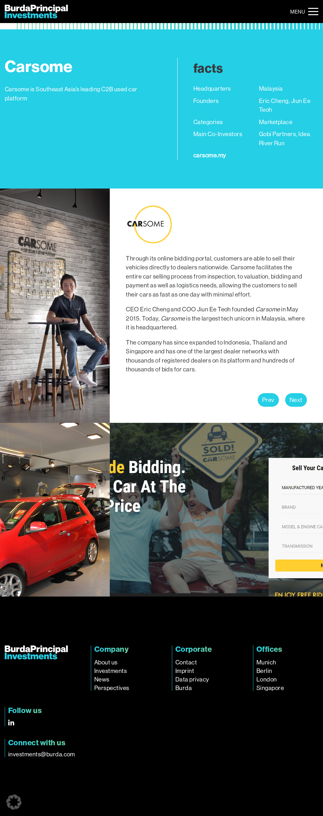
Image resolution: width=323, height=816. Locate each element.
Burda (183, 688)
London (266, 679)
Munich (266, 662)
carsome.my (209, 155)
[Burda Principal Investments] (36, 11)
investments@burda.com (41, 754)
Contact (186, 662)
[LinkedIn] (11, 722)
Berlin (264, 671)
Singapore (270, 688)
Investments (110, 671)
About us (106, 662)
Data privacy (192, 679)
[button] (14, 802)
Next (296, 400)
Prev (268, 400)
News (101, 679)
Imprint (184, 671)
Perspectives (111, 688)
